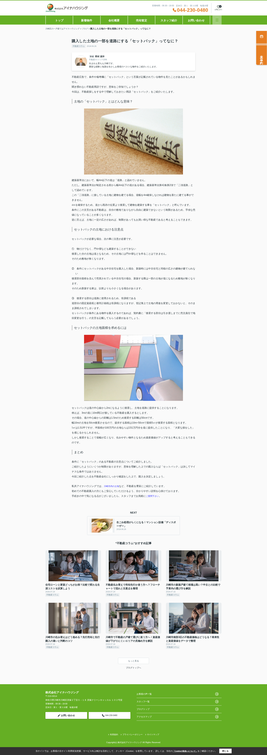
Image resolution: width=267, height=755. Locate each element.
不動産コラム (79, 46)
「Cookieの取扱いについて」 (185, 751)
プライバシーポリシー (133, 734)
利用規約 (114, 734)
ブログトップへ (133, 667)
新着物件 (86, 20)
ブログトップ (143, 709)
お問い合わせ (196, 20)
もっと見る (133, 661)
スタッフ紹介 (169, 20)
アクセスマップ (144, 716)
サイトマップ (153, 734)
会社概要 (114, 20)
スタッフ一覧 (143, 701)
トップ (59, 20)
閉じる (225, 751)
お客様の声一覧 (144, 694)
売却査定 (141, 20)
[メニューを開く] (217, 20)
